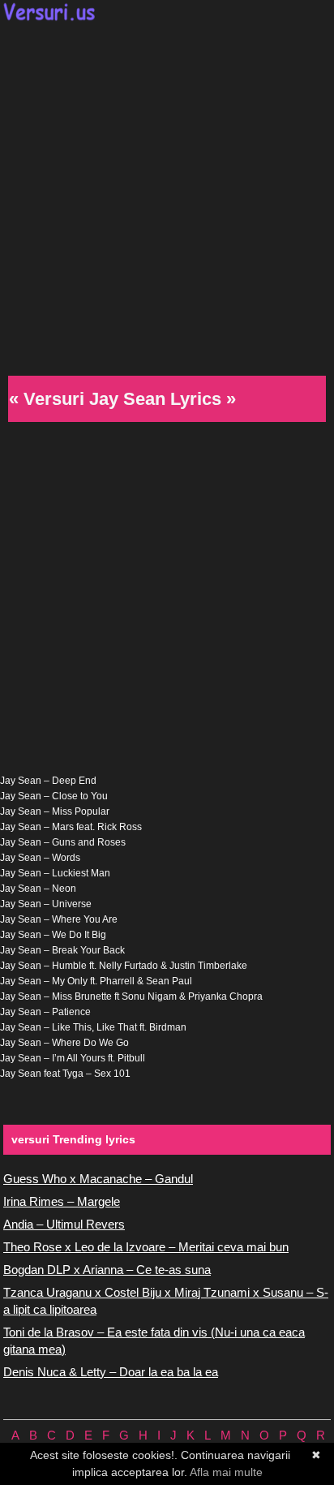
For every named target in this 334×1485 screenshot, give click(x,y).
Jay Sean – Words (40, 857)
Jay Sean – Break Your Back (62, 950)
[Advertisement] (167, 196)
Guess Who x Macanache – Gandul (98, 1179)
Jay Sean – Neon (38, 888)
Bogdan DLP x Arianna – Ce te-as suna (107, 1269)
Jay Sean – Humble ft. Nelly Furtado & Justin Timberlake (123, 965)
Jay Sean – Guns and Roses (63, 842)
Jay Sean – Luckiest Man (55, 873)
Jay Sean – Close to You (54, 796)
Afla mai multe (226, 1472)
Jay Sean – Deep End (48, 780)
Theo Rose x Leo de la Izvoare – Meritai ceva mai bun (146, 1247)
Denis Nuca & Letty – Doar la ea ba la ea (110, 1372)
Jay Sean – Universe (46, 904)
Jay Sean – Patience (45, 1012)
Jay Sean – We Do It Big (53, 934)
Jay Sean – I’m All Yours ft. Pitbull (72, 1058)
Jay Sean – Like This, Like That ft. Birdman (93, 1027)
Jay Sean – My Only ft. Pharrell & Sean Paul (96, 981)
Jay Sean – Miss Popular (54, 811)
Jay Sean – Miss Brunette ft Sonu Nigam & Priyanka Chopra (131, 996)
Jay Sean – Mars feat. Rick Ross (71, 827)
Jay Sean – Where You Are (59, 919)
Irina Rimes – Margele (61, 1201)
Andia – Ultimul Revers (64, 1224)
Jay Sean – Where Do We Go (64, 1042)
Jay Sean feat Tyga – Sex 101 (65, 1073)
